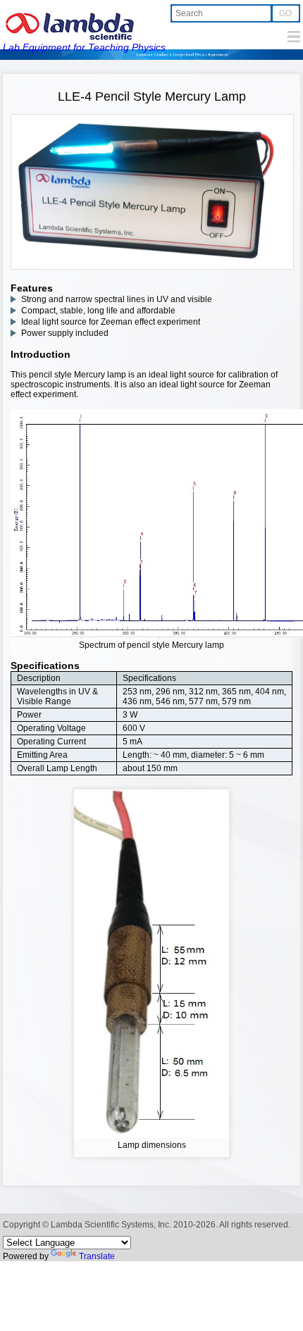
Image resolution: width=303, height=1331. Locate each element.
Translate (97, 1256)
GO (285, 13)
